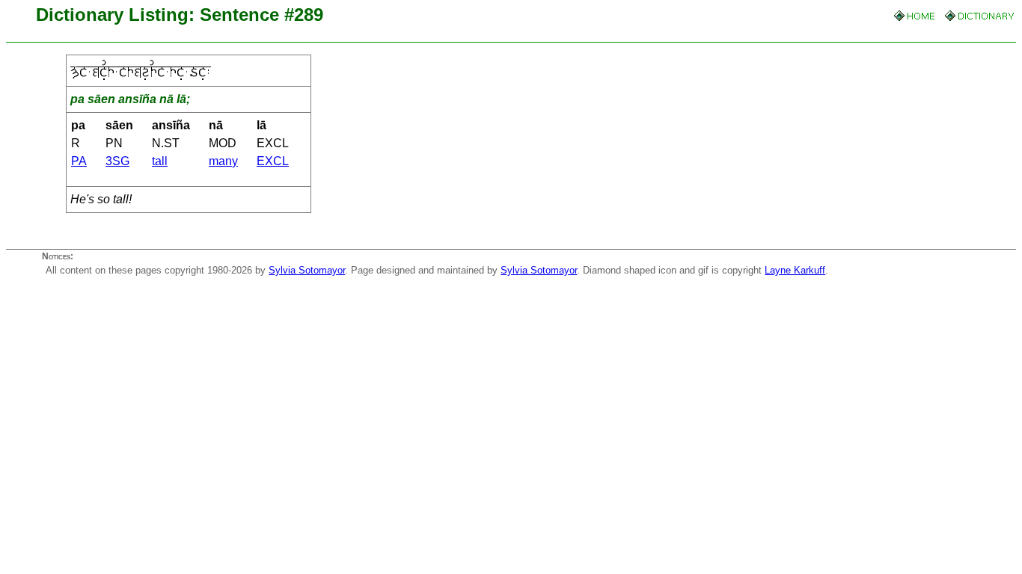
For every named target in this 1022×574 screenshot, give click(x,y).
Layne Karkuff (795, 270)
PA (79, 161)
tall (160, 161)
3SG (117, 161)
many (223, 161)
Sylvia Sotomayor (307, 270)
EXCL (273, 161)
